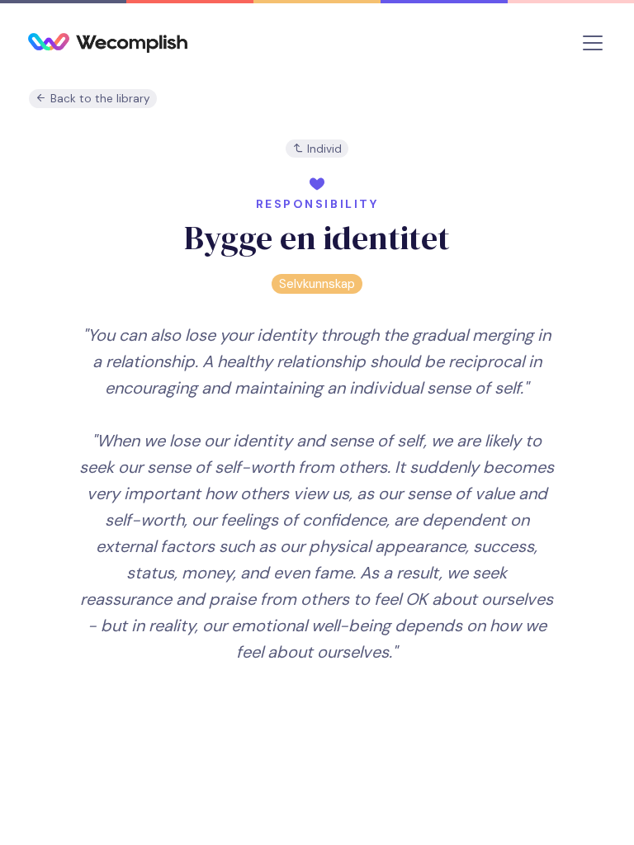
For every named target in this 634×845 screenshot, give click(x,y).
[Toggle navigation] (593, 42)
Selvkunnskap (317, 284)
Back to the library (98, 99)
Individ (323, 149)
